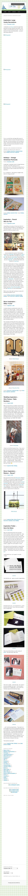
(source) (14, 603)
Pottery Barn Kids (15, 388)
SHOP (9, 11)
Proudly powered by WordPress (14, 882)
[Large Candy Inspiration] (14, 85)
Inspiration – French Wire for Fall (10, 220)
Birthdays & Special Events (9, 751)
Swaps (5, 777)
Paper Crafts (6, 770)
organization (13, 391)
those (20, 484)
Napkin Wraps (6, 769)
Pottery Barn (11, 258)
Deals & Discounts (7, 755)
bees (5, 486)
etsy (4, 551)
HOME (5, 11)
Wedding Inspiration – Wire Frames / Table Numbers (11, 399)
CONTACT (14, 11)
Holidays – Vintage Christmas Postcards (10, 159)
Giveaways (6, 761)
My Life (5, 768)
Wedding (5, 296)
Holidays (8, 151)
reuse (14, 520)
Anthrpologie (11, 254)
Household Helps (7, 765)
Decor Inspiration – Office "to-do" (10, 303)
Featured (5, 758)
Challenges (6, 752)
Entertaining (6, 757)
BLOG (19, 11)
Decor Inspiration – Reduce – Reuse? (10, 472)
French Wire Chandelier (15, 287)
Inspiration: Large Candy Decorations (10, 21)
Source (14, 724)
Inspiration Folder (19, 151)
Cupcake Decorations (8, 754)
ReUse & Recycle (17, 519)
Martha (5, 652)
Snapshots (6, 776)
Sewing (5, 774)
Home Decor (13, 151)
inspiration (17, 152)
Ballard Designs (16, 358)
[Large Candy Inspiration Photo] (14, 50)
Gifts (4, 759)
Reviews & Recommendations (10, 773)
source (14, 575)
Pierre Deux (16, 261)
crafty (22, 484)
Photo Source (13, 511)
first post (12, 26)
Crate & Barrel (14, 257)
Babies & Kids (6, 750)
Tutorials (5, 778)
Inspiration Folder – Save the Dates (10, 527)
